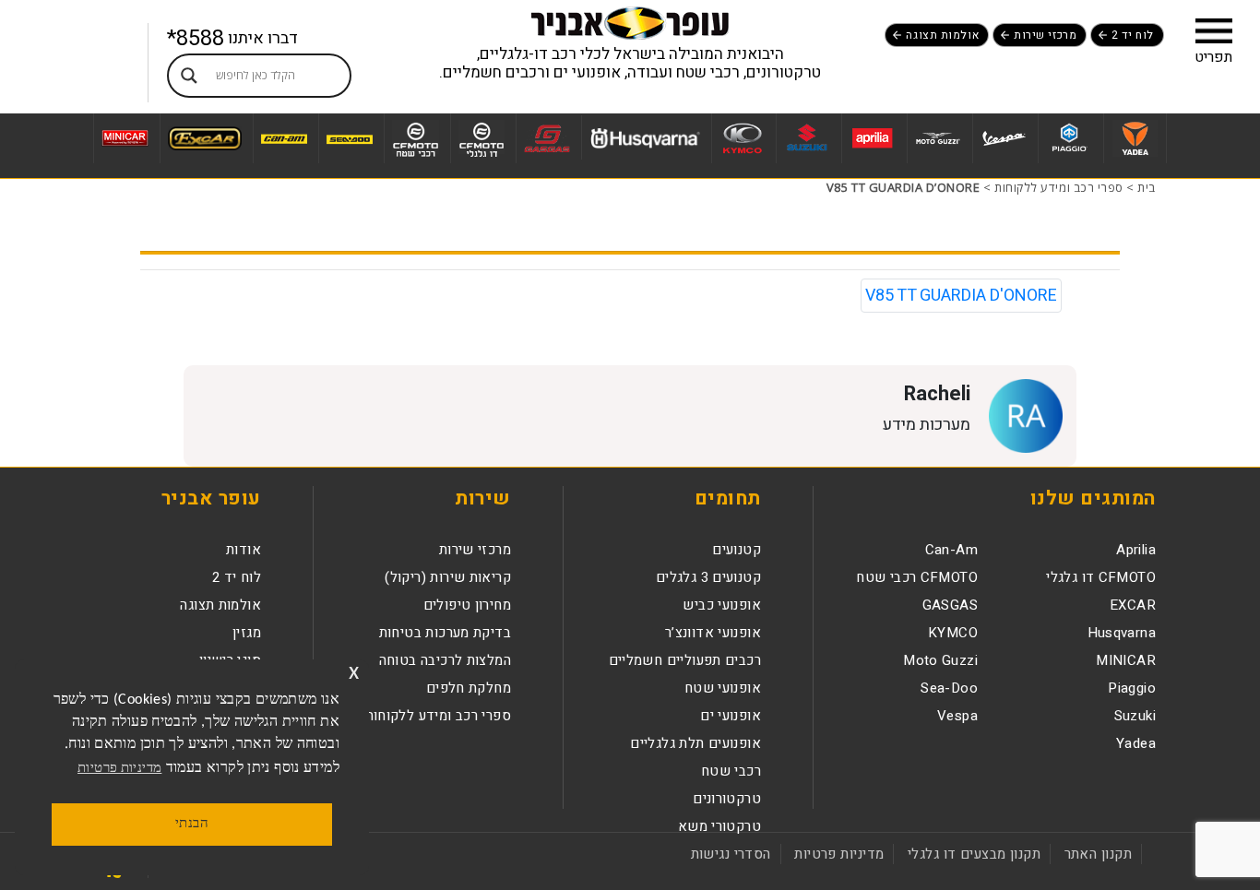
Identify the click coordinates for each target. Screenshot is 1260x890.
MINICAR (1126, 660)
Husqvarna (1122, 633)
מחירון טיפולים (467, 605)
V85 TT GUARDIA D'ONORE (961, 295)
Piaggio (1132, 688)
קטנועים (736, 550)
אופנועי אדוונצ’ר (713, 633)
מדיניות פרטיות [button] (119, 769)
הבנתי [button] (191, 824)
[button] (1213, 30)
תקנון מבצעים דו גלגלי (974, 854)
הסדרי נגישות (731, 854)
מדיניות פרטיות (839, 854)
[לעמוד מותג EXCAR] (204, 138)
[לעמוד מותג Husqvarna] (644, 137)
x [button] (354, 673)
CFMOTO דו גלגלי (1101, 577)
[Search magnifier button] (189, 76)
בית (1146, 187)
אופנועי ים (730, 716)
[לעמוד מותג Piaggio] (1069, 138)
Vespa (957, 716)
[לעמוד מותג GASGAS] (546, 138)
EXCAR (1133, 605)
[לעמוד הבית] (630, 22)
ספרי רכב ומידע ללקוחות (1058, 187)
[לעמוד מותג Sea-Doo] (349, 138)
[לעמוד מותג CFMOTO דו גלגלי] (481, 138)
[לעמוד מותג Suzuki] (807, 138)
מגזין (246, 633)
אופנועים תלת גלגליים (695, 743)
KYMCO (953, 633)
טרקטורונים (727, 799)
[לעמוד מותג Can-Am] (284, 138)
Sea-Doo (949, 688)
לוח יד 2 (1132, 35)
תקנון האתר (1098, 854)
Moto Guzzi (940, 660)
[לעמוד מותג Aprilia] (872, 138)
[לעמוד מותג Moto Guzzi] (938, 138)
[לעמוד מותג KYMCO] (741, 138)
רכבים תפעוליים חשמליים (685, 660)
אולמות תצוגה (942, 35)
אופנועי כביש (722, 605)
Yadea (1136, 743)
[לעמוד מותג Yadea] (1134, 138)
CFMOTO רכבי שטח (917, 577)
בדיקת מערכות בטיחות (445, 633)
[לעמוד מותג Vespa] (1003, 138)
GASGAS (950, 605)
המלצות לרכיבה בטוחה (445, 660)
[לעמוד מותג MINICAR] (124, 138)
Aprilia (1136, 550)
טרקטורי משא (719, 826)
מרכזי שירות (1045, 35)
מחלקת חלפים (468, 688)
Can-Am (951, 550)
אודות (243, 550)
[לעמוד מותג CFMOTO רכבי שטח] (415, 138)
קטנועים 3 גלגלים (708, 577)
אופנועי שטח (722, 688)
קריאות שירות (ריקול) (448, 577)
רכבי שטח (731, 771)
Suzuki (1135, 716)
